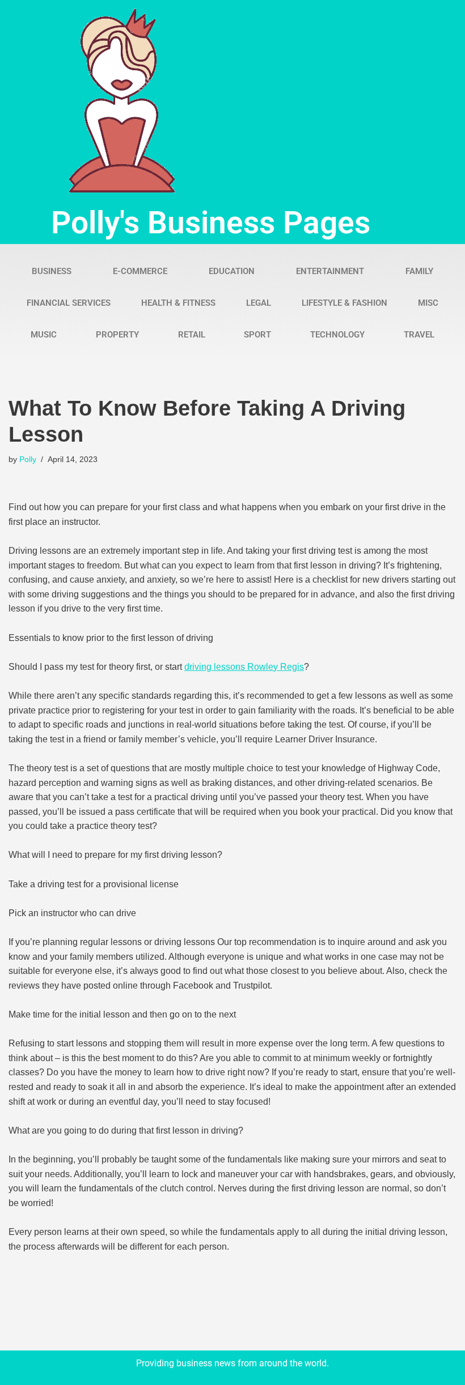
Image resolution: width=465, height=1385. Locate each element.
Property (117, 335)
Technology (337, 335)
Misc (428, 303)
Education (232, 271)
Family (419, 271)
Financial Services (69, 303)
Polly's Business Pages (210, 222)
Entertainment (330, 271)
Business (51, 271)
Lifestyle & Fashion (344, 303)
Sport (257, 335)
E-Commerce (140, 271)
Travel (419, 335)
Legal (258, 303)
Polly (27, 459)
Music (44, 335)
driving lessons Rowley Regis (244, 667)
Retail (191, 335)
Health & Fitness (178, 303)
